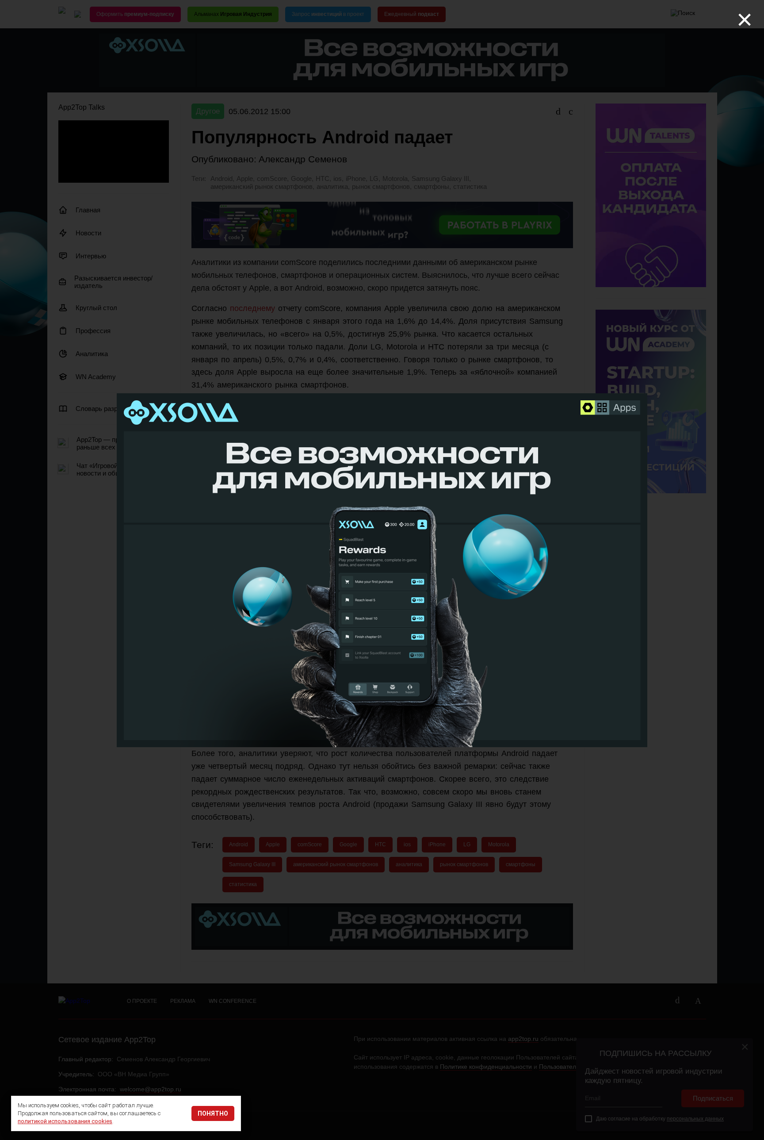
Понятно (213, 1113)
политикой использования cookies (65, 1121)
